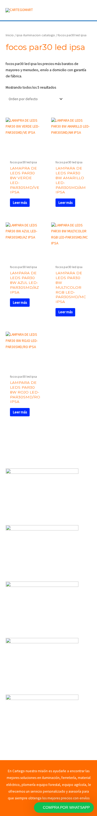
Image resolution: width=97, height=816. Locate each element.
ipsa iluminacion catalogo (35, 35)
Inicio (10, 35)
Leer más (20, 202)
